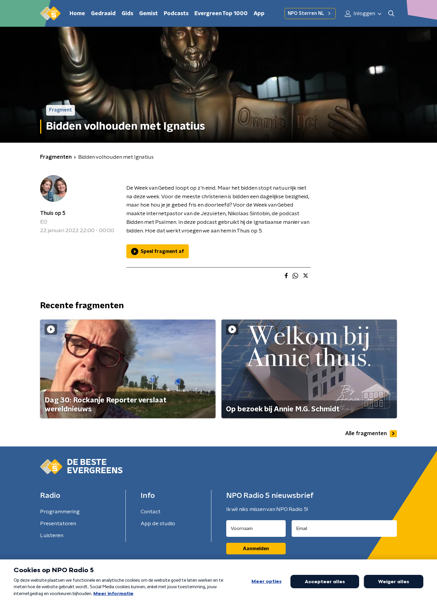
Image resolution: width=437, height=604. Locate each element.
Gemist (148, 13)
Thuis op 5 (52, 213)
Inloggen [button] (363, 13)
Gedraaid (103, 13)
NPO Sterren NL (306, 13)
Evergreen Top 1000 (221, 13)
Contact (151, 512)
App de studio (158, 523)
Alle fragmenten (366, 433)
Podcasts (176, 13)
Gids (127, 13)
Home (77, 13)
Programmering (60, 512)
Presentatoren (58, 523)
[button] (391, 13)
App (259, 13)
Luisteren (51, 535)
